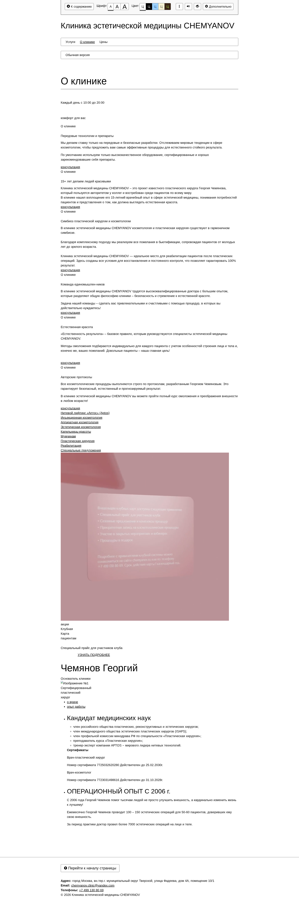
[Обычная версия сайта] (197, 6)
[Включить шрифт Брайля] (179, 6)
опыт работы (76, 706)
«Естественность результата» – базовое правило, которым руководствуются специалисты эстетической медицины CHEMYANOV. (144, 336)
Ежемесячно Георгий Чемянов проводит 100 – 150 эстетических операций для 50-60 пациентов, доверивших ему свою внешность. (149, 814)
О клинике (84, 81)
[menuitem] (70, 42)
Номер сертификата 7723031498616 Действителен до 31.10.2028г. (115, 780)
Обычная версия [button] (78, 55)
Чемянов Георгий (99, 668)
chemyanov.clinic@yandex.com (92, 885)
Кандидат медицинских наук (109, 718)
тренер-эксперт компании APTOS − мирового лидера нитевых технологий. (127, 745)
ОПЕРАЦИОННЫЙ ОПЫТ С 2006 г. (118, 791)
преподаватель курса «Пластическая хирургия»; (108, 740)
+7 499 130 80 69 (91, 890)
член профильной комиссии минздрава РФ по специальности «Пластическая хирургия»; (137, 736)
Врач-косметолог (79, 772)
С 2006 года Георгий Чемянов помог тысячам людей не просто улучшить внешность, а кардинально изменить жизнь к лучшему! (151, 802)
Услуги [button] (70, 42)
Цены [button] (103, 42)
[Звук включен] (188, 6)
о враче (72, 702)
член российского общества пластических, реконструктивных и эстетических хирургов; (136, 726)
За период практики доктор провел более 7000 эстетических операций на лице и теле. (130, 824)
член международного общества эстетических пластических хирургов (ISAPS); (130, 731)
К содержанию (81, 6)
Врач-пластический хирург (86, 757)
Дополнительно (219, 6)
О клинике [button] (87, 42)
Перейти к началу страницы (91, 868)
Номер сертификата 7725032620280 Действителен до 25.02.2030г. (115, 765)
